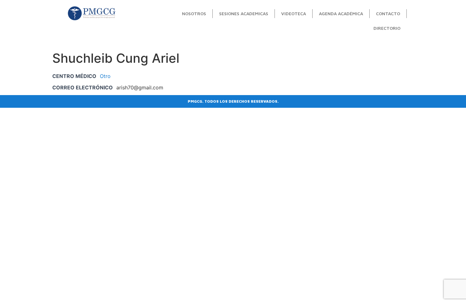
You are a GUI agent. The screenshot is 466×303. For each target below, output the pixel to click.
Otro (105, 76)
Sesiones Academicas (243, 13)
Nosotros (194, 13)
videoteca (293, 13)
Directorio (386, 28)
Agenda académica (341, 13)
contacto (388, 13)
